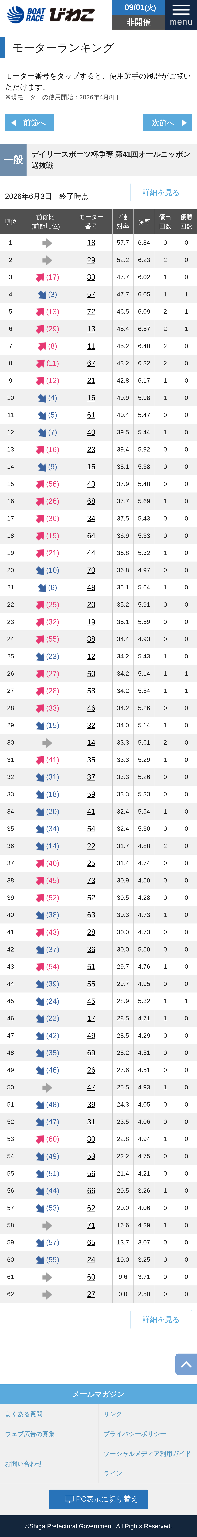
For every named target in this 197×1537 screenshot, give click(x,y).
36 (91, 949)
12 (91, 656)
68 (91, 501)
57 (91, 294)
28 (91, 932)
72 (91, 311)
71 (91, 1225)
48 (91, 587)
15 (91, 466)
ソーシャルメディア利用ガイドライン (147, 1463)
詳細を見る (161, 192)
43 (91, 484)
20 (91, 604)
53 (91, 1156)
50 (91, 673)
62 (91, 1208)
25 (91, 863)
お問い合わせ (23, 1463)
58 (91, 691)
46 (91, 708)
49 (91, 1035)
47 (91, 1087)
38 (91, 639)
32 (91, 725)
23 (91, 449)
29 (91, 260)
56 (91, 1173)
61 (91, 415)
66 (91, 1190)
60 (91, 1277)
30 (91, 1139)
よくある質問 (23, 1413)
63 (91, 915)
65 (91, 1242)
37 (91, 777)
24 (91, 1259)
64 (91, 535)
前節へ (34, 123)
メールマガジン (98, 1394)
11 (91, 346)
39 (91, 1104)
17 (91, 1018)
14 (91, 742)
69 (91, 1053)
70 (91, 570)
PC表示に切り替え (107, 1499)
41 (91, 811)
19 (91, 622)
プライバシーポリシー (134, 1433)
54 (91, 828)
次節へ (163, 123)
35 (91, 760)
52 (91, 897)
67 (91, 363)
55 (91, 984)
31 (91, 1122)
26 (91, 1070)
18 (91, 242)
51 (91, 966)
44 (91, 553)
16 (91, 398)
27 (91, 1294)
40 (91, 432)
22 (91, 846)
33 (91, 277)
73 (91, 880)
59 (91, 794)
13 (91, 329)
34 (91, 518)
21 (91, 380)
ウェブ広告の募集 (30, 1433)
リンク (112, 1413)
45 (91, 1001)
